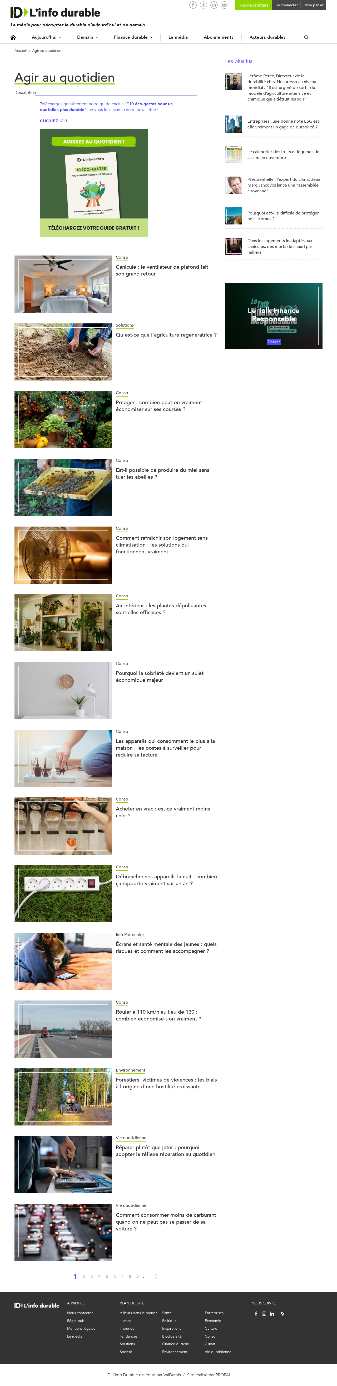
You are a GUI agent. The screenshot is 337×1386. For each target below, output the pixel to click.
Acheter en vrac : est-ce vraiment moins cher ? (163, 812)
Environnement (174, 1351)
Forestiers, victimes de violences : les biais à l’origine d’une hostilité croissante (166, 1083)
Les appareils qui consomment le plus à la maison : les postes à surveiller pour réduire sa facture (165, 748)
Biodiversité (172, 1336)
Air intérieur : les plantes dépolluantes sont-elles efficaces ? (161, 609)
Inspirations (171, 1328)
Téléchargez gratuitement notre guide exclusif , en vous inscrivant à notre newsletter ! (106, 106)
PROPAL (223, 1375)
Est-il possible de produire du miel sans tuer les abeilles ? (162, 474)
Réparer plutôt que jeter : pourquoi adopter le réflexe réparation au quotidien (165, 1151)
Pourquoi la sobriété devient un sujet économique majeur (160, 677)
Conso (210, 1336)
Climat (210, 1344)
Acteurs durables (268, 37)
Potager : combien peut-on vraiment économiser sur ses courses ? (159, 406)
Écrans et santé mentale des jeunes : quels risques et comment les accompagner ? (166, 948)
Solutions (127, 1344)
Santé (167, 1312)
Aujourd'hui (44, 37)
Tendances (128, 1336)
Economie (213, 1320)
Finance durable (131, 37)
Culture (211, 1328)
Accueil (13, 37)
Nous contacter (80, 1312)
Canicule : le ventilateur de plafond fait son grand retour (162, 270)
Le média (178, 37)
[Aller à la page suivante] (156, 1276)
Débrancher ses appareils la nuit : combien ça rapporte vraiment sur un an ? (166, 880)
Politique (169, 1320)
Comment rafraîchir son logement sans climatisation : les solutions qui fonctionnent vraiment (162, 544)
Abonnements (219, 37)
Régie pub (76, 1320)
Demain (85, 37)
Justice (125, 1320)
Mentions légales (81, 1328)
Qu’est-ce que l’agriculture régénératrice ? (166, 334)
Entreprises (214, 1312)
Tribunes (127, 1328)
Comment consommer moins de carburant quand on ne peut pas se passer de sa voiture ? (166, 1222)
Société (126, 1351)
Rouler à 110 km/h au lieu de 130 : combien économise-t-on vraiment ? (158, 1015)
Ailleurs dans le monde (139, 1312)
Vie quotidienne (218, 1351)
